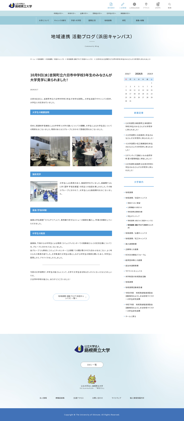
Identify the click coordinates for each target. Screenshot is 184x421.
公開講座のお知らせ (135, 207)
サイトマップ (116, 398)
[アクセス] (146, 5)
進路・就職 (140, 20)
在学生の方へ (111, 13)
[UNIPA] (158, 5)
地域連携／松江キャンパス (136, 238)
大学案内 (139, 181)
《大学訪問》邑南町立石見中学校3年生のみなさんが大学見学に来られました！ (139, 167)
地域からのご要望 (134, 203)
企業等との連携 (131, 249)
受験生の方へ (97, 13)
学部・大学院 (76, 20)
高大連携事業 (131, 244)
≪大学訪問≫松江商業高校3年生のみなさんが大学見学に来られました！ (139, 146)
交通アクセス (78, 398)
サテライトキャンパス (133, 271)
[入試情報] (123, 5)
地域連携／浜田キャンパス (136, 197)
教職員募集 (60, 398)
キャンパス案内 (60, 20)
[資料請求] (111, 5)
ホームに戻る (130, 316)
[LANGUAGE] (134, 5)
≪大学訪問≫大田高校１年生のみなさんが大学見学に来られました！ (139, 137)
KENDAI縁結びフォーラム (135, 254)
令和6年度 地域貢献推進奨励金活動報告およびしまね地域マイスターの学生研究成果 (139, 295)
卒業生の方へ (58, 13)
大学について (44, 20)
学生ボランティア (134, 216)
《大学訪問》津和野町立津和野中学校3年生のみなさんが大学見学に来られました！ (138, 126)
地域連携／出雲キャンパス (136, 233)
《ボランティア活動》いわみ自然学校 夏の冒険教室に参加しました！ (138, 157)
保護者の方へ (125, 13)
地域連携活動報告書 (135, 212)
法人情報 (43, 398)
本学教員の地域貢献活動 (135, 276)
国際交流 (92, 20)
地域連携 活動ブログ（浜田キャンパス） (140, 226)
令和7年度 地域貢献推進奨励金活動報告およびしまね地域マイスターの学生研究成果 (139, 307)
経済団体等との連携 (133, 260)
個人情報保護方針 (137, 398)
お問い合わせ (97, 398)
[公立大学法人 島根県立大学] (20, 5)
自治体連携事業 (132, 265)
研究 (124, 20)
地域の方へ (72, 13)
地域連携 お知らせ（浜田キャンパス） (140, 220)
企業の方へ (84, 13)
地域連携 (108, 20)
